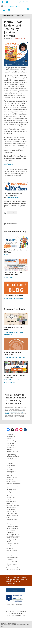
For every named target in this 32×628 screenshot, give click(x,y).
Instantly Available (12, 459)
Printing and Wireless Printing (12, 540)
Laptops (9, 522)
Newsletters (10, 532)
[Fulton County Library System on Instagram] (16, 429)
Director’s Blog (11, 441)
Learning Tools (11, 472)
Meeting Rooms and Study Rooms (12, 529)
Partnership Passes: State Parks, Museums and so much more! (13, 536)
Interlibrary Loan (11, 520)
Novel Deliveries (12, 198)
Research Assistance (12, 544)
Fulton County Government (14, 604)
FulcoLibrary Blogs (8, 16)
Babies (11, 332)
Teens (19, 357)
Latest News (10, 445)
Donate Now (10, 560)
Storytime (9, 548)
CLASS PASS (10, 503)
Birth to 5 (16, 332)
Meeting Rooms (11, 490)
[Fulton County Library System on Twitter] (12, 429)
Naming (8, 492)
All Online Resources (12, 456)
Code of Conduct (11, 481)
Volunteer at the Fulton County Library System (13, 568)
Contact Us (9, 439)
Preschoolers (8, 334)
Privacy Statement (12, 451)
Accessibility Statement (16, 613)
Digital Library (10, 465)
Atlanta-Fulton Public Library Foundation (12, 556)
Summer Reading (11, 550)
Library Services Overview (11, 498)
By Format (9, 463)
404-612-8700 (10, 584)
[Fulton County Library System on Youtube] (20, 429)
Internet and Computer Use (13, 486)
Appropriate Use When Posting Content (14, 412)
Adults (6, 254)
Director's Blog (18, 298)
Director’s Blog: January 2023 (14, 296)
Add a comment (12, 224)
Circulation (9, 479)
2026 (23, 357)
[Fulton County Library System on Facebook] (8, 429)
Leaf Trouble (8, 164)
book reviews (12, 213)
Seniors (11, 277)
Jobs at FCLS (10, 443)
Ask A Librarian (11, 501)
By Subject (9, 461)
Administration (10, 436)
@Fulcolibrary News (9, 382)
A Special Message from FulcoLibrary (12, 353)
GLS (7, 517)
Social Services (11, 546)
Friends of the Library (13, 562)
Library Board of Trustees (11, 448)
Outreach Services (12, 526)
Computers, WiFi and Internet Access (12, 506)
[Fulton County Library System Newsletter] (25, 429)
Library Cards (10, 524)
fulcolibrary (9, 38)
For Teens (9, 469)
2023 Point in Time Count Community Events (13, 274)
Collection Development (13, 483)
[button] (2, 2)
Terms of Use (9, 611)
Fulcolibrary (20, 16)
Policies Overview (11, 477)
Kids (21, 332)
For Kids (9, 467)
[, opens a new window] (14, 601)
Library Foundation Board (12, 565)
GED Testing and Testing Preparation (12, 514)
